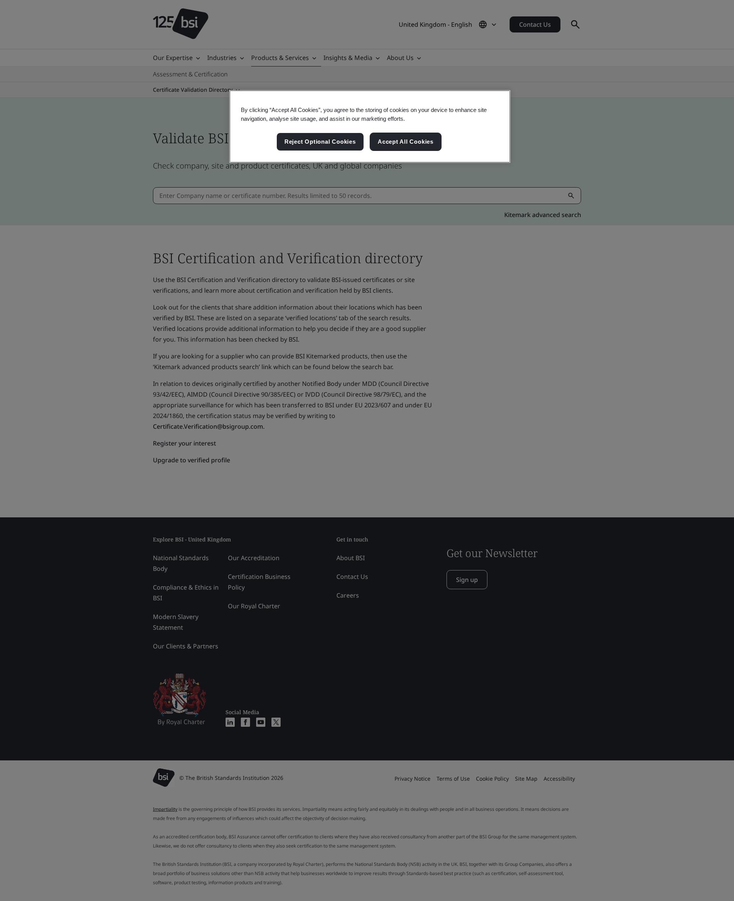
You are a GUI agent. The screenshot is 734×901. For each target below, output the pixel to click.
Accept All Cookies (406, 141)
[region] (369, 126)
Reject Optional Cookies (320, 141)
